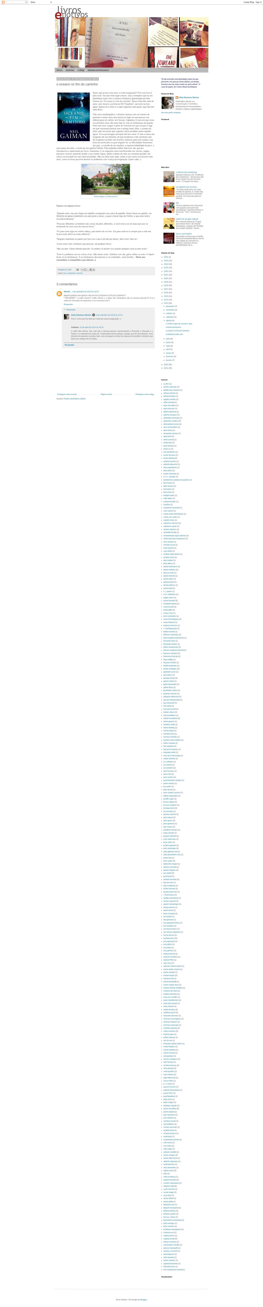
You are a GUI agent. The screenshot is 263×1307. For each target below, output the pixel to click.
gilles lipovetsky (170, 684)
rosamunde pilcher (171, 1140)
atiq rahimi (167, 471)
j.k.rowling (167, 765)
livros (59, 70)
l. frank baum (168, 895)
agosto (169, 320)
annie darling (168, 458)
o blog (81, 70)
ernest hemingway (171, 619)
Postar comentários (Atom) (75, 399)
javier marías (168, 783)
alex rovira (167, 430)
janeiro (169, 360)
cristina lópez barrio (171, 554)
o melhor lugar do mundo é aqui (179, 324)
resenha (80, 273)
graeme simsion (170, 694)
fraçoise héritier (169, 663)
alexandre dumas (170, 433)
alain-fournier (169, 409)
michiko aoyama (170, 1028)
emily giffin (167, 610)
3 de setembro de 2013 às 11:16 (109, 315)
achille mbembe (170, 387)
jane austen (168, 777)
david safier (168, 579)
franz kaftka (168, 660)
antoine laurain (169, 461)
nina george (168, 1068)
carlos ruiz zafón (170, 517)
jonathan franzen (170, 830)
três (177, 203)
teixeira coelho (169, 1214)
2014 (166, 300)
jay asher (167, 787)
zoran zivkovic (169, 1260)
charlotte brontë (169, 532)
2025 (166, 261)
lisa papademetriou (171, 923)
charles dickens (169, 529)
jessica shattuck (170, 805)
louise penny (168, 935)
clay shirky (167, 551)
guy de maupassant (171, 700)
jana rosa (167, 774)
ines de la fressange (171, 756)
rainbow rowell (169, 1121)
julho (168, 339)
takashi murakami (170, 1208)
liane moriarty (169, 913)
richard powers (169, 1133)
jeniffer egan (168, 799)
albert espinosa (169, 412)
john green (167, 821)
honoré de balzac (170, 749)
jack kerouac (168, 771)
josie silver (167, 842)
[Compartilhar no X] (87, 269)
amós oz (166, 449)
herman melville (170, 737)
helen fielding (169, 728)
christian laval (169, 545)
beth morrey (168, 486)
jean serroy (168, 790)
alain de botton (169, 405)
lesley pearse (169, 907)
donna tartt (167, 588)
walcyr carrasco (169, 1242)
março (169, 353)
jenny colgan (168, 802)
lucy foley (167, 948)
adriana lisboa (169, 396)
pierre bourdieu (169, 1109)
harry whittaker (169, 715)
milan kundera (169, 1031)
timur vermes (168, 1226)
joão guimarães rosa (172, 855)
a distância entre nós (174, 334)
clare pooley (168, 548)
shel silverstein (169, 1167)
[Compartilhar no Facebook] (90, 269)
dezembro (170, 306)
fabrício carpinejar (170, 635)
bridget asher (168, 495)
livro (65, 273)
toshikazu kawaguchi (172, 1229)
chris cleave (168, 542)
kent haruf (167, 876)
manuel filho (168, 960)
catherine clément (170, 523)
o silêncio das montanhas (186, 172)
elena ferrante (169, 601)
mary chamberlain (170, 1000)
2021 (166, 275)
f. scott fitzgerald (170, 629)
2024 (166, 264)
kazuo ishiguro (169, 870)
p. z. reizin (167, 1084)
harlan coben (168, 712)
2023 (166, 268)
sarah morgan (169, 1155)
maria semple (169, 972)
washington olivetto (171, 1245)
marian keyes (169, 975)
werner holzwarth (170, 1248)
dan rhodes (168, 560)
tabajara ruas (168, 1205)
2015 (166, 296)
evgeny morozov (170, 625)
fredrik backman (170, 666)
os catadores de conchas (186, 187)
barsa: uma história (184, 234)
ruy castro (167, 1146)
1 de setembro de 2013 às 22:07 (85, 292)
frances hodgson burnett (173, 650)
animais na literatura (98, 70)
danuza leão (168, 573)
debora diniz (168, 582)
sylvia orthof (168, 1198)
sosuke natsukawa (171, 1183)
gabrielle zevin (169, 672)
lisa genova (168, 920)
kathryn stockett (169, 867)
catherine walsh (170, 526)
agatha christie (169, 399)
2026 (166, 257)
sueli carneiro (169, 1189)
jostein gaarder (169, 845)
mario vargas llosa (171, 985)
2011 (166, 368)
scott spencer (168, 1164)
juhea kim (167, 858)
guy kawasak (168, 703)
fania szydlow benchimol (173, 638)
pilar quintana (169, 1115)
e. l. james (167, 591)
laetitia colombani (170, 898)
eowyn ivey (168, 613)
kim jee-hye (168, 883)
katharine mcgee (170, 864)
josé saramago (169, 848)
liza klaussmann (170, 929)
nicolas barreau (169, 1065)
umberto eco (168, 1233)
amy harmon (168, 446)
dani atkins (167, 563)
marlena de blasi (170, 991)
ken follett (167, 873)
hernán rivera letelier (172, 740)
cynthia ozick (168, 557)
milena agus (168, 1034)
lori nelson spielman (171, 932)
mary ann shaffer (170, 997)
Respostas (71, 310)
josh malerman (169, 839)
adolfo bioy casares (171, 390)
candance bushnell (171, 508)
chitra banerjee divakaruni (174, 539)
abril (168, 349)
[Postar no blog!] (85, 269)
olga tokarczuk (169, 1078)
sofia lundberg (169, 1177)
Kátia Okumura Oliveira (81, 315)
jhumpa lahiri (168, 808)
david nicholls (169, 576)
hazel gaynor (168, 721)
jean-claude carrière (171, 793)
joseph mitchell (169, 836)
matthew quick (169, 1013)
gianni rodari (168, 681)
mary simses (168, 1006)
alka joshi (167, 436)
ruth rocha (167, 1143)
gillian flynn (168, 687)
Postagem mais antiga (145, 394)
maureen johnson (170, 1016)
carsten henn (168, 520)
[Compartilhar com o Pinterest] (93, 269)
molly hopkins (169, 1047)
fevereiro (170, 356)
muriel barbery (169, 1050)
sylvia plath (168, 1202)
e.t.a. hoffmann (169, 594)
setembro (170, 317)
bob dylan (167, 489)
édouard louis (169, 1267)
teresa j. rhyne (169, 1217)
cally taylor (167, 498)
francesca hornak (170, 656)
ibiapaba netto (169, 752)
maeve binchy (169, 954)
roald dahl (167, 1136)
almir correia (168, 440)
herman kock (168, 734)
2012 (166, 365)
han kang (167, 706)
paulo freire (168, 1093)
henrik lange (168, 731)
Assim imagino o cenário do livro (105, 196)
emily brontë (168, 607)
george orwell (169, 678)
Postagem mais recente (67, 394)
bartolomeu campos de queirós (176, 480)
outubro (169, 313)
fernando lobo (169, 641)
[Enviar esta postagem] (77, 269)
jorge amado (168, 833)
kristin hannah (169, 889)
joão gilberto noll (170, 852)
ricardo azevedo (170, 1127)
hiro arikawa (168, 746)
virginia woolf (168, 1239)
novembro (170, 310)
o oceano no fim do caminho (177, 331)
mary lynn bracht (170, 1003)
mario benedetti (169, 982)
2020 (166, 278)
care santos (168, 511)
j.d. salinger (168, 762)
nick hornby (168, 1062)
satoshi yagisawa (170, 1161)
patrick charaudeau (171, 1090)
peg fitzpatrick (169, 1096)
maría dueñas (169, 1010)
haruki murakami (170, 718)
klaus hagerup (169, 886)
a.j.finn (166, 384)
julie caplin (167, 861)
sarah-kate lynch (170, 1158)
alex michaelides (170, 427)
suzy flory (167, 1195)
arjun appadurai (170, 467)
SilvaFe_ (67, 292)
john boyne (168, 817)
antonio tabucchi (170, 464)
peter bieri (167, 1099)
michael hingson (170, 1022)
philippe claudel (170, 1106)
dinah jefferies (169, 585)
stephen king (168, 1186)
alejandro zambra (170, 421)
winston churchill (170, 1251)
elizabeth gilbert (170, 604)
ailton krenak (168, 402)
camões (166, 505)
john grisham (168, 824)
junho (168, 342)
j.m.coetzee (168, 768)
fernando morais (170, 644)
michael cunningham (172, 1019)
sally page (167, 1149)
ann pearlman (169, 452)
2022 (166, 271)
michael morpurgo (171, 1025)
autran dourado (169, 474)
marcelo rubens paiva (172, 966)
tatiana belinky (169, 1211)
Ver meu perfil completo (171, 112)
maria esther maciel (171, 969)
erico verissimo (169, 616)
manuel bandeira (170, 957)
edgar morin (168, 598)
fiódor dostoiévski (170, 647)
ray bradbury (168, 1124)
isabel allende (169, 759)
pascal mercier (169, 1087)
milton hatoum (169, 1037)
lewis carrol (168, 910)
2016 (166, 293)
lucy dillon (167, 944)
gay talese (167, 675)
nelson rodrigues (170, 1059)
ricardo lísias (168, 1130)
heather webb (169, 725)
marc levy (167, 963)
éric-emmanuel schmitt (172, 1270)
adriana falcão (169, 393)
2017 (166, 289)
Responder (68, 304)
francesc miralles (170, 653)
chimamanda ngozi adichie (174, 536)
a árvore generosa (173, 327)
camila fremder (169, 502)
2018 (166, 285)
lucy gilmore (168, 951)
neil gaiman (71, 273)
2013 (166, 303)
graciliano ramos (170, 690)
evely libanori (169, 622)
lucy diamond (169, 941)
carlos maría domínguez (173, 514)
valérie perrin (168, 1236)
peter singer (168, 1102)
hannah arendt (169, 709)
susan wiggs (168, 1192)
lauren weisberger (171, 904)
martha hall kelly (170, 994)
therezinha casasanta (172, 1220)
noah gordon (168, 1071)
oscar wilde (168, 1081)
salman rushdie (169, 1152)
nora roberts (168, 1075)
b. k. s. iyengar (169, 477)
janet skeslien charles (172, 780)
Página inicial (106, 394)
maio (168, 346)
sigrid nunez (168, 1171)
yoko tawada (168, 1257)
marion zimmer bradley (172, 988)
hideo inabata (169, 743)
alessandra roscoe (171, 424)
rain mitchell (168, 1118)
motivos (70, 70)
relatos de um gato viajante (187, 219)
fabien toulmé (169, 632)
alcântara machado (171, 418)
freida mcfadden (170, 669)
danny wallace (169, 570)
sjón (165, 1174)
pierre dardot (168, 1112)
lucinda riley (168, 938)
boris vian (167, 492)
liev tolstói (167, 917)
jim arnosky (168, 811)
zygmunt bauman (170, 1263)
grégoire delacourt (171, 697)
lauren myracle (169, 901)
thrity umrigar (168, 1223)
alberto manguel (170, 415)
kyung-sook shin (170, 892)
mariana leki (168, 979)
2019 (166, 282)
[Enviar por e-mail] (82, 269)
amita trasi (167, 443)
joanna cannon (169, 814)
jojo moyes (167, 827)
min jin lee (167, 1040)
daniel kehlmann (170, 567)
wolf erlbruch (168, 1254)
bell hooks (167, 483)
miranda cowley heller (172, 1044)
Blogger (143, 1300)
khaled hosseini (170, 879)
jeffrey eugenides (170, 796)
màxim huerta (169, 1053)
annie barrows (169, 455)
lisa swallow (168, 926)
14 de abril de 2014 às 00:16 (91, 327)
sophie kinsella (169, 1180)
